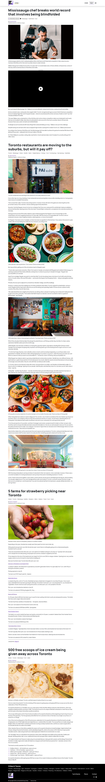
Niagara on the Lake (26, 770)
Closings (43, 153)
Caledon (40, 499)
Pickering (50, 770)
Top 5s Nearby (76, 774)
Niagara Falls (16, 770)
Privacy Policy (25, 780)
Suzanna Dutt (13, 21)
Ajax (23, 768)
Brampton (31, 499)
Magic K (17, 641)
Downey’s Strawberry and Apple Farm (18, 564)
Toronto (10, 153)
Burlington (34, 768)
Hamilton (26, 499)
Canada (46, 768)
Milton (92, 768)
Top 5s (52, 499)
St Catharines (58, 770)
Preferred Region (14, 18)
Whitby (70, 770)
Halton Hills (68, 768)
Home (86, 3)
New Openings (61, 153)
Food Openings (53, 153)
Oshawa (45, 770)
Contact (94, 774)
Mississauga (24, 18)
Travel (45, 499)
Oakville (25, 153)
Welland (65, 770)
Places (86, 774)
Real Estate (67, 153)
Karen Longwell (13, 501)
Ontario (21, 153)
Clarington (51, 768)
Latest (28, 657)
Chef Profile (31, 18)
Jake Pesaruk (13, 155)
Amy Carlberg (13, 660)
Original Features (36, 153)
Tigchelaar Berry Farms (14, 626)
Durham (58, 768)
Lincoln (87, 768)
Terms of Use (33, 780)
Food (36, 18)
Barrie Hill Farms (12, 594)
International (81, 768)
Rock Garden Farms (13, 611)
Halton (30, 153)
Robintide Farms (12, 578)
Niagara (10, 770)
